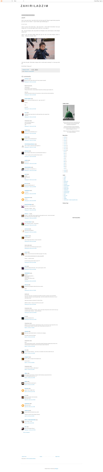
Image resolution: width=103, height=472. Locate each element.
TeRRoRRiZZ (27, 273)
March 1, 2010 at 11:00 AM (30, 346)
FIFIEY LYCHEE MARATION (30, 419)
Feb (64, 166)
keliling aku (26, 71)
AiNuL (26, 373)
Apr (64, 163)
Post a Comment (26, 432)
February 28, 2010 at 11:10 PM (30, 319)
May (65, 161)
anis (25, 426)
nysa (26, 266)
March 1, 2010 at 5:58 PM (29, 362)
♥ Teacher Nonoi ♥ (28, 221)
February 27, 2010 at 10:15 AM (30, 170)
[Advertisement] (41, 444)
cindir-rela (27, 410)
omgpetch (27, 235)
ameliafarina (27, 190)
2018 (65, 137)
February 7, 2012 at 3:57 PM (30, 430)
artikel (65, 177)
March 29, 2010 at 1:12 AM (30, 406)
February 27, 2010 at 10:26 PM (30, 218)
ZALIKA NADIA (28, 98)
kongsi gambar (31, 71)
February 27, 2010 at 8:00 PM (30, 210)
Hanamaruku (27, 197)
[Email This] (32, 69)
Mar (64, 164)
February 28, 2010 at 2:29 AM (30, 241)
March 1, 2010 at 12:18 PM (30, 353)
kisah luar (65, 182)
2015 (65, 142)
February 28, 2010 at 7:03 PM (30, 290)
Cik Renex (27, 78)
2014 (65, 143)
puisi (65, 194)
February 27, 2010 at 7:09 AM (30, 140)
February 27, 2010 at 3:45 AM (30, 108)
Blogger (56, 468)
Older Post (57, 456)
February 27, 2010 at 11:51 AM (30, 179)
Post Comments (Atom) (31, 458)
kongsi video (66, 188)
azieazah (26, 331)
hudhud (26, 130)
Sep (64, 155)
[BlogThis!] (33, 69)
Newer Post (24, 456)
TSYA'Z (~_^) (27, 213)
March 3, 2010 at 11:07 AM (30, 391)
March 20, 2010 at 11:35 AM (30, 399)
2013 (65, 145)
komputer (65, 184)
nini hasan (27, 151)
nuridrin (26, 160)
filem (65, 179)
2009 (65, 170)
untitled (65, 198)
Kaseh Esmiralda (28, 204)
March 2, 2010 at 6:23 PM (29, 384)
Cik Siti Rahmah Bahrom (29, 144)
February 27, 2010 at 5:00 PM (30, 193)
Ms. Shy (26, 183)
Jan (64, 168)
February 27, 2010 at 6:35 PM (30, 200)
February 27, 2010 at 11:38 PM (30, 232)
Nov (64, 153)
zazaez (26, 252)
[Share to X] (34, 69)
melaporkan (66, 189)
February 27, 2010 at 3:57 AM (30, 126)
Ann (25, 350)
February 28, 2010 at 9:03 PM (30, 304)
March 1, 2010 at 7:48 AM (29, 327)
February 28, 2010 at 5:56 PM (30, 281)
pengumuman (66, 192)
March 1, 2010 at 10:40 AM (30, 337)
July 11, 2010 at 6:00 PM (29, 423)
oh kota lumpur (66, 191)
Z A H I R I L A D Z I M (34, 5)
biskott (26, 137)
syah (26, 174)
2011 (65, 148)
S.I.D (25, 112)
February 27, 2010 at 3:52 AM (30, 117)
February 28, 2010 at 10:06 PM (30, 312)
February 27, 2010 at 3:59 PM (30, 186)
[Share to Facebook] (36, 69)
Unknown (26, 388)
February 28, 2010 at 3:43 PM (30, 262)
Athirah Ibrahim (28, 167)
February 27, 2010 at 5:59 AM (30, 133)
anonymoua (27, 403)
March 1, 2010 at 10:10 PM (30, 377)
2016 (65, 140)
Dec (64, 151)
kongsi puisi (66, 187)
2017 (65, 138)
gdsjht (26, 381)
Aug (64, 156)
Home (41, 456)
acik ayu (26, 284)
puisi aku (65, 195)
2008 (65, 171)
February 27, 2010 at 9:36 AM (30, 156)
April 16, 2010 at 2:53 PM (29, 416)
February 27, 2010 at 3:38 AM (30, 94)
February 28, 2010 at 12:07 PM (30, 248)
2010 (65, 150)
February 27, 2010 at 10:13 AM (30, 163)
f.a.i (25, 395)
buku (65, 178)
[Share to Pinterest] (37, 69)
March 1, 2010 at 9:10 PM (29, 369)
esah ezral (27, 228)
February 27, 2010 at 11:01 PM (30, 225)
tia (25, 316)
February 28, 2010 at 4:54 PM (30, 269)
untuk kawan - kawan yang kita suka (70, 199)
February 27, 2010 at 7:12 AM (30, 147)
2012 (65, 147)
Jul (64, 158)
